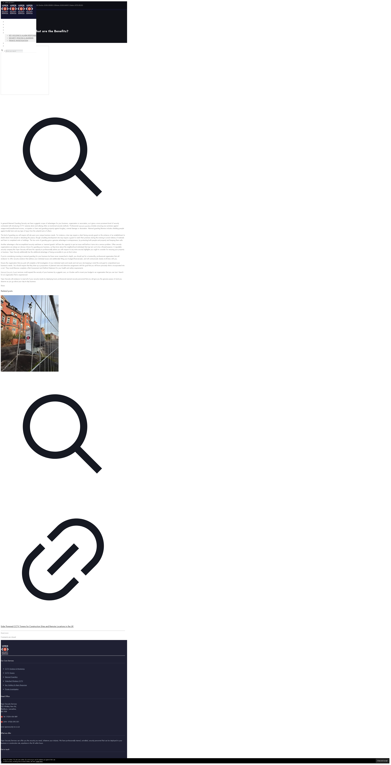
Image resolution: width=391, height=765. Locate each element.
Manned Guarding (11, 677)
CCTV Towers (10, 673)
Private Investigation (12, 689)
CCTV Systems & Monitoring (15, 669)
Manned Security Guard (9, 272)
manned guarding (85, 226)
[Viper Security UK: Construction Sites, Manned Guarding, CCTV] (17, 13)
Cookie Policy (39, 761)
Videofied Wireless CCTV (14, 681)
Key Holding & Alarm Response (16, 685)
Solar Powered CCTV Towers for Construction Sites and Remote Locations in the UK (37, 626)
